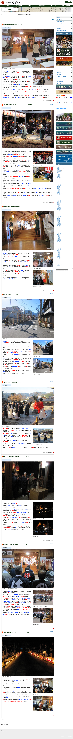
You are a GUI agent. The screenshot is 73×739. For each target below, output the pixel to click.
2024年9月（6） (59, 177)
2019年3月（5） (59, 239)
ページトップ (62, 1)
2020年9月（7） (59, 220)
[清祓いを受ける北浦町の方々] (28, 406)
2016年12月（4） (59, 264)
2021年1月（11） (59, 216)
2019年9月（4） (59, 233)
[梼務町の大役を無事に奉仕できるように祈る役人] (43, 597)
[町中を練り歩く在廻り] (43, 527)
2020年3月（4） (59, 226)
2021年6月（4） (59, 210)
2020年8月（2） (59, 221)
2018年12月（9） (59, 242)
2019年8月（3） (59, 234)
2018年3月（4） (59, 252)
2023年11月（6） (59, 187)
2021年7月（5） (59, 209)
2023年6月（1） (59, 190)
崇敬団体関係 (59, 171)
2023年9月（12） (59, 189)
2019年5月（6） (59, 237)
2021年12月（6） (59, 204)
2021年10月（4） (59, 206)
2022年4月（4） (59, 200)
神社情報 (51, 104)
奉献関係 (58, 172)
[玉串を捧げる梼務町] (43, 615)
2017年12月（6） (59, 254)
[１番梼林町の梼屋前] (28, 318)
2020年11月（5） (59, 218)
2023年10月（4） (59, 188)
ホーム (56, 1)
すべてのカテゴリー (60, 166)
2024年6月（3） (59, 179)
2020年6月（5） (59, 223)
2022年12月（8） (59, 191)
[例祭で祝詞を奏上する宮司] (28, 230)
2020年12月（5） (59, 217)
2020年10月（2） (59, 219)
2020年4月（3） (59, 225)
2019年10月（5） (59, 232)
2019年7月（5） (59, 235)
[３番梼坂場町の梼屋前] (43, 365)
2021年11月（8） (59, 205)
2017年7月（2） (59, 258)
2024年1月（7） (59, 185)
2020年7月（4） (59, 222)
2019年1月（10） (59, 241)
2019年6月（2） (59, 236)
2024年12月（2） (59, 174)
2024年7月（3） (59, 178)
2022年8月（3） (59, 195)
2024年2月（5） (59, 184)
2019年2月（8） (59, 240)
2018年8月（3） (59, 247)
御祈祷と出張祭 (42, 5)
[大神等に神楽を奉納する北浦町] (43, 435)
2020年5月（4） (59, 224)
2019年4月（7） (59, 238)
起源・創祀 (7, 5)
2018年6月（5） (59, 249)
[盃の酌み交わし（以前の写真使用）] (43, 174)
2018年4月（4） (59, 251)
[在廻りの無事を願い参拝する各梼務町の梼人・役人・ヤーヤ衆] (28, 480)
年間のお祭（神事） (30, 5)
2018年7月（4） (59, 248)
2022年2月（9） (59, 202)
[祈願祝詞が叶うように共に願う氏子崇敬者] (28, 48)
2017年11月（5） (59, 255)
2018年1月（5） (59, 253)
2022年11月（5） (59, 192)
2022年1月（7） (59, 203)
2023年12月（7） (59, 186)
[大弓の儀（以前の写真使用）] (28, 128)
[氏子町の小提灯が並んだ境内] (28, 656)
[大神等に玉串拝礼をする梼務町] (43, 703)
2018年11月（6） (59, 243)
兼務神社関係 (59, 170)
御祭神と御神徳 (19, 5)
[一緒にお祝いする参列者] (43, 259)
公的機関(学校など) (60, 168)
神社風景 (51, 293)
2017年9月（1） (59, 257)
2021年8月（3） (59, 208)
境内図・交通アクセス (66, 5)
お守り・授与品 (54, 5)
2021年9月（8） (59, 207)
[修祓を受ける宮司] (43, 685)
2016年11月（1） (59, 265)
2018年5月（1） (59, 250)
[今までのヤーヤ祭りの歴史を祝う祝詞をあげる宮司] (28, 568)
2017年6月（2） (59, 259)
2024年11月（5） (59, 175)
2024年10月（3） (59, 176)
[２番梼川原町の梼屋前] (43, 347)
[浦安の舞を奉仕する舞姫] (43, 277)
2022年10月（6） (59, 193)
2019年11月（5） (59, 231)
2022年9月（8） (59, 194)
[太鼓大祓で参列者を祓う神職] (43, 77)
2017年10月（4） (59, 256)
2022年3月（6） (59, 201)
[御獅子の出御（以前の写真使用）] (43, 157)
